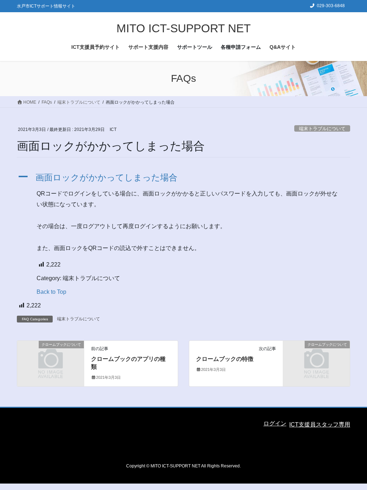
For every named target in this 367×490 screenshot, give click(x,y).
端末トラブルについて (322, 128)
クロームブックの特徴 (224, 359)
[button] (183, 178)
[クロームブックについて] (50, 361)
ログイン (274, 423)
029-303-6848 (331, 5)
